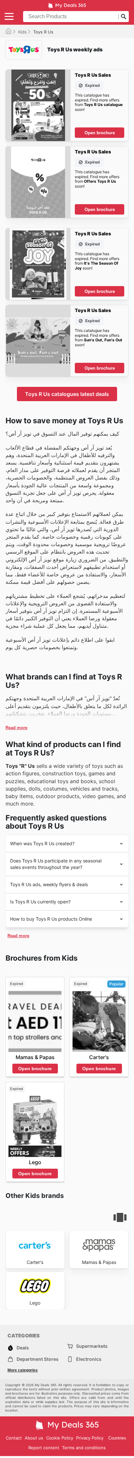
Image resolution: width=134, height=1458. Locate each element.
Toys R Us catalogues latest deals (67, 394)
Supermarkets (92, 1346)
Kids (22, 31)
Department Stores (38, 1359)
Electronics (88, 1359)
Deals (23, 1347)
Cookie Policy (59, 1437)
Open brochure (100, 132)
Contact (14, 1437)
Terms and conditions (84, 1447)
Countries (117, 1438)
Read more (16, 727)
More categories (22, 1370)
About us (34, 1437)
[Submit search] (123, 16)
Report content (43, 1447)
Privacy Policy (89, 1437)
